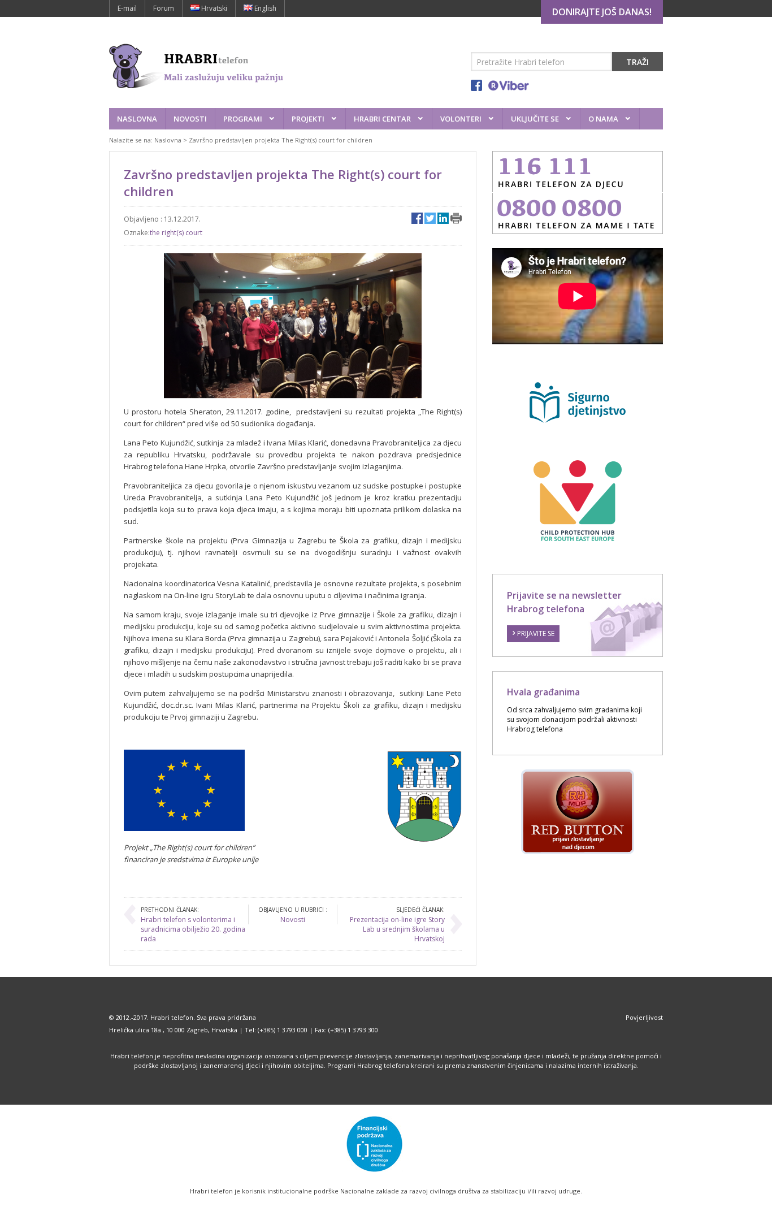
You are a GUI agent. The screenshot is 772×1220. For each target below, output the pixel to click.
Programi (242, 119)
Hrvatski (213, 8)
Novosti (190, 119)
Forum (163, 8)
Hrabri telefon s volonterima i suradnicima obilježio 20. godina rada (193, 929)
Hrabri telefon (171, 1017)
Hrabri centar (382, 119)
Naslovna (137, 119)
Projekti (308, 119)
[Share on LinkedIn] (443, 218)
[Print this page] (456, 218)
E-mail (127, 8)
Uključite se (535, 119)
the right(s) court (176, 232)
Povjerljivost (644, 1017)
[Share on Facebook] (417, 218)
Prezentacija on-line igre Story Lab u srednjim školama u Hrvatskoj (397, 929)
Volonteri (461, 119)
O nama (603, 119)
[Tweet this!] (430, 218)
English (264, 8)
